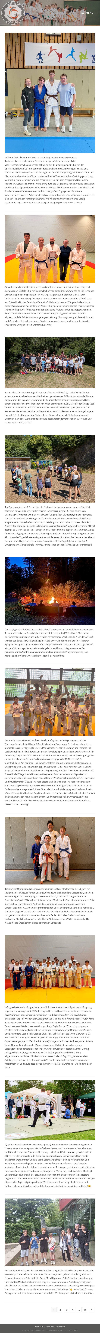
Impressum (39, 1327)
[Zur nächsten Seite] (91, 1309)
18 (85, 1309)
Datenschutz (60, 1327)
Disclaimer (50, 1327)
